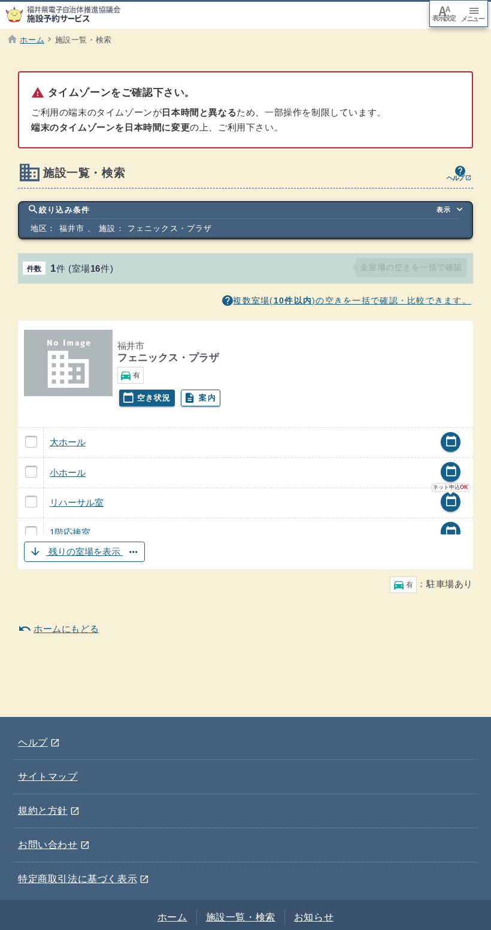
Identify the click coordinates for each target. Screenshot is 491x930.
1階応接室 (70, 532)
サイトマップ (48, 776)
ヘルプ (39, 740)
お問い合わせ (54, 842)
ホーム (172, 917)
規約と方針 (49, 808)
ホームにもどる (58, 628)
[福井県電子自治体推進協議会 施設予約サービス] (69, 14)
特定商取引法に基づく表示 (83, 877)
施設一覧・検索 (240, 917)
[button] (245, 552)
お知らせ (314, 917)
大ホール (68, 442)
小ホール (68, 472)
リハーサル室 (77, 502)
